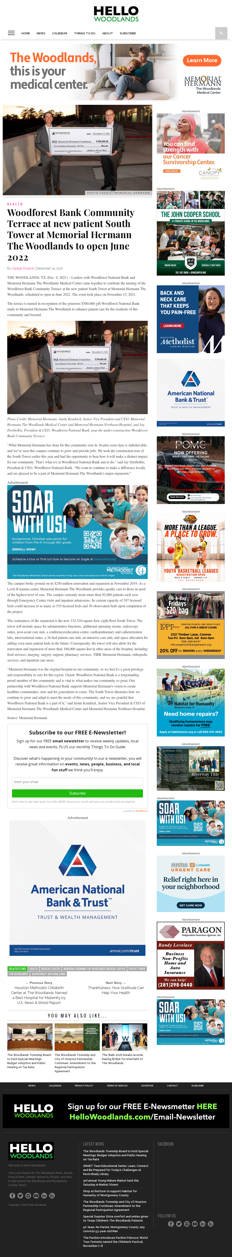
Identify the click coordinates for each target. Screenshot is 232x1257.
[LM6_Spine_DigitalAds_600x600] (191, 352)
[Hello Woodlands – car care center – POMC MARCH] (191, 503)
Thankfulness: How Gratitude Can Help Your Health (116, 990)
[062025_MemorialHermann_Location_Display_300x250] (191, 911)
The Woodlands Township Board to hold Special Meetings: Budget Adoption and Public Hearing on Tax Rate (29, 1061)
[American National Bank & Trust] (77, 954)
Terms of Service (117, 1086)
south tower (137, 969)
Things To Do (84, 33)
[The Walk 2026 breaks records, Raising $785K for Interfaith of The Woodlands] (124, 1049)
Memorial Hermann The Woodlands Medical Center (94, 969)
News (41, 33)
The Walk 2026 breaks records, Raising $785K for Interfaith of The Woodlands (123, 1059)
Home (26, 33)
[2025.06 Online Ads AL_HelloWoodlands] (191, 658)
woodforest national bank (48, 974)
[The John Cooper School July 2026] (191, 274)
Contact (172, 1086)
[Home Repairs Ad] (191, 735)
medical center (50, 969)
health (34, 969)
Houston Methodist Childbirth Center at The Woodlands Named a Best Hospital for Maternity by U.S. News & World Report (39, 995)
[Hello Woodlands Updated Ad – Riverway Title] (191, 789)
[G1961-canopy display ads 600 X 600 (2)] (191, 180)
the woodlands (18, 974)
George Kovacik (23, 268)
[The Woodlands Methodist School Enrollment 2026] (77, 577)
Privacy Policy (84, 1086)
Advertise (147, 1086)
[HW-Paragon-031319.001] (191, 988)
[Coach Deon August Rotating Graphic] (191, 580)
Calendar (59, 33)
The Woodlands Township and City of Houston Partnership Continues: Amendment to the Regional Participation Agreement (75, 1063)
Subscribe (128, 33)
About (107, 33)
